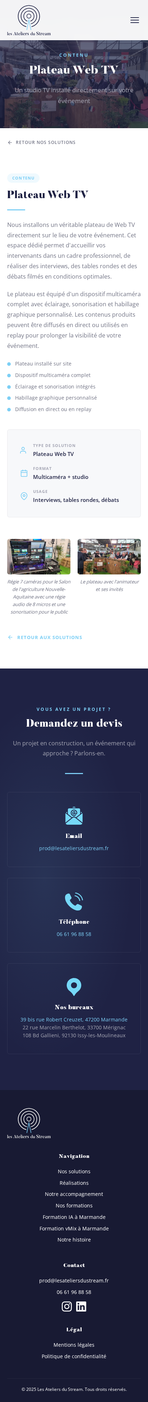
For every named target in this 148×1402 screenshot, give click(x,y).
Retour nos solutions (46, 142)
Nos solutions (74, 1171)
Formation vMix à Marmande (74, 1228)
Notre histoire (74, 1239)
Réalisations (74, 1182)
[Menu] (135, 20)
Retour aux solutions (49, 637)
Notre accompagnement (74, 1194)
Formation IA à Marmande (74, 1217)
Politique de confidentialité (74, 1356)
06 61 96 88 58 (74, 934)
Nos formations (74, 1205)
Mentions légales (74, 1344)
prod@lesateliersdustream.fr (74, 848)
